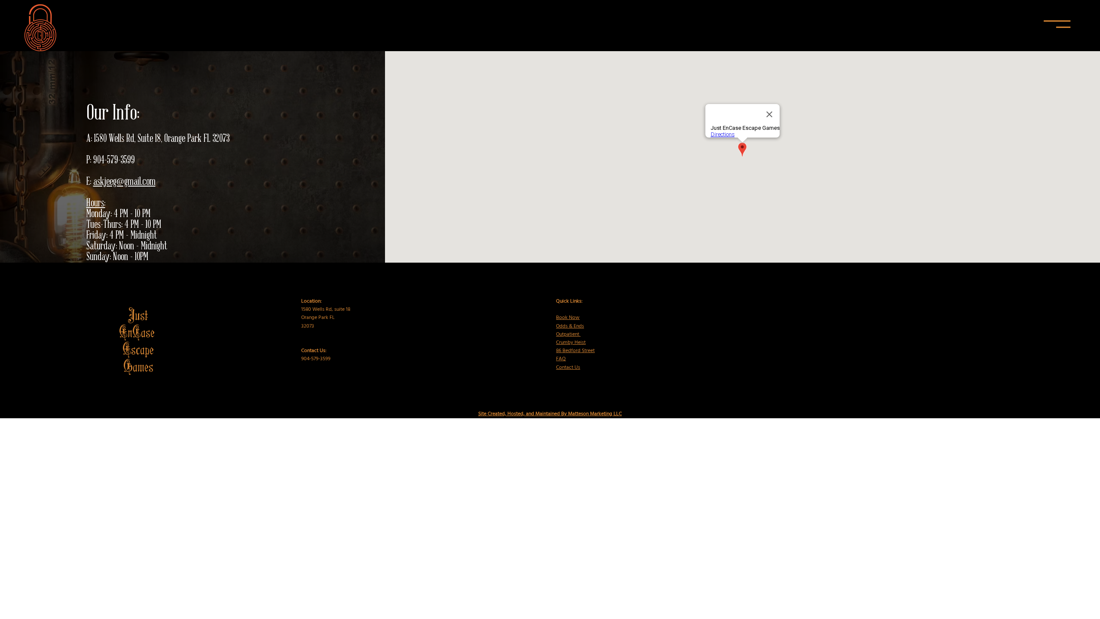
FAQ (561, 359)
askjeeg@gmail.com (124, 182)
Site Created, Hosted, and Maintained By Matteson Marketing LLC (550, 414)
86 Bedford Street (575, 350)
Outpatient (568, 334)
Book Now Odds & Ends (570, 321)
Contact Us (568, 367)
